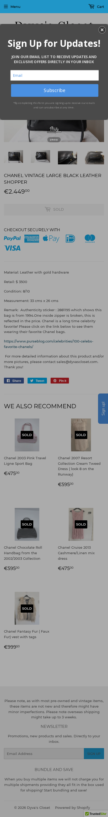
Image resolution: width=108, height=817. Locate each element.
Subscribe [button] (54, 90)
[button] (102, 30)
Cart (100, 6)
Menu (15, 6)
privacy (54, 139)
